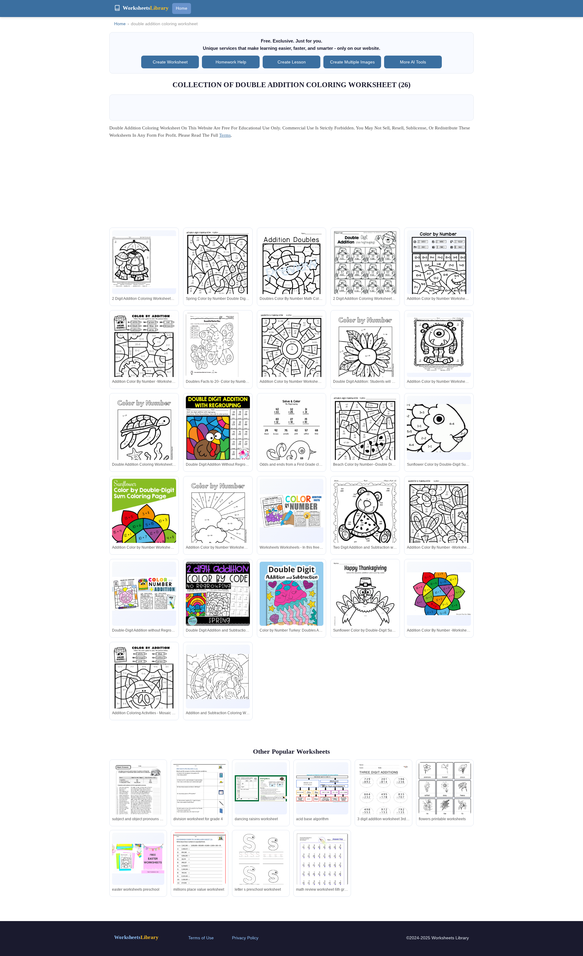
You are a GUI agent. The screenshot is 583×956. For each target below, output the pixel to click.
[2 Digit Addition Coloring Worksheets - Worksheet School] (144, 262)
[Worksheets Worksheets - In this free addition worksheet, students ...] (292, 510)
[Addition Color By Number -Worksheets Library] (144, 354)
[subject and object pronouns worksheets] (138, 796)
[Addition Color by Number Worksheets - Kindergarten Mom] (439, 271)
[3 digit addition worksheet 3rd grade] (383, 799)
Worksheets (136, 937)
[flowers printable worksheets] (445, 798)
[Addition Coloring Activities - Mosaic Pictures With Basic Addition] (144, 686)
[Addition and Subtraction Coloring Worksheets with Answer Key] (218, 676)
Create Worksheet (170, 62)
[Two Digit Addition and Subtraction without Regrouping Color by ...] (365, 521)
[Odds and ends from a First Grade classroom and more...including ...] (292, 437)
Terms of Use (201, 937)
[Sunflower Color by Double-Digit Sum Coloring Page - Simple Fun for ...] (439, 428)
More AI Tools (413, 62)
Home (181, 8)
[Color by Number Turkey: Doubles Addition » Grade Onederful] (292, 603)
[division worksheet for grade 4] (199, 796)
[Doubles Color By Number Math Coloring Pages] (292, 271)
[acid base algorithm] (322, 788)
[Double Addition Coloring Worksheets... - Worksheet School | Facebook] (144, 438)
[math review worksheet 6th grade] (322, 865)
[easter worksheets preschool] (138, 858)
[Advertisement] (291, 185)
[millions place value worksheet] (199, 866)
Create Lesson (292, 62)
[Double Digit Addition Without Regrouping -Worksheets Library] (218, 428)
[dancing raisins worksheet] (261, 788)
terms (225, 135)
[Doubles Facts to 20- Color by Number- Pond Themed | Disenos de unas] (218, 345)
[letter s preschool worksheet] (261, 869)
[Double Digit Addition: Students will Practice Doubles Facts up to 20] (365, 355)
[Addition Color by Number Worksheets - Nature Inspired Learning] (292, 354)
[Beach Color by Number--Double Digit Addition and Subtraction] (365, 437)
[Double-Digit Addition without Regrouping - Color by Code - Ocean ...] (144, 594)
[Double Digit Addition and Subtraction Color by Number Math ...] (218, 594)
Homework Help (231, 62)
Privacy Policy (245, 937)
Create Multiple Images (352, 62)
